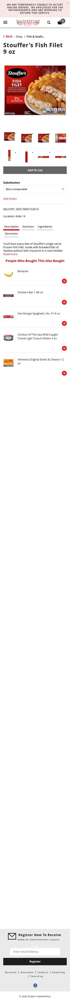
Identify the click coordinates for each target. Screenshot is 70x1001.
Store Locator (27, 972)
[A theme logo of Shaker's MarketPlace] (28, 22)
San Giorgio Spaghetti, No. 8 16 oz (39, 313)
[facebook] (35, 985)
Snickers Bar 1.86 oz (30, 292)
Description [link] (11, 226)
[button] (9, 136)
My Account (10, 972)
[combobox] (35, 189)
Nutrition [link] (28, 226)
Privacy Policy (58, 972)
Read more (10, 254)
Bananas (23, 271)
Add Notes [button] (10, 198)
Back (9, 36)
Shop (19, 36)
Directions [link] (11, 233)
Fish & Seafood (36, 36)
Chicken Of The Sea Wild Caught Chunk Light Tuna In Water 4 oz (38, 336)
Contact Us (42, 972)
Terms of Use (36, 976)
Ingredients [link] (45, 226)
